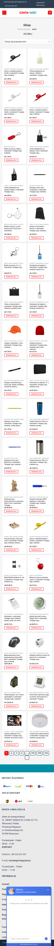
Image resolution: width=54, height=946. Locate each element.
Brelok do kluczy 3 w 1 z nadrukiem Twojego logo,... (13, 266)
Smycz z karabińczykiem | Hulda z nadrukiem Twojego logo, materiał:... (14, 73)
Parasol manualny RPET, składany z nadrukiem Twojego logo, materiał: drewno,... (38, 502)
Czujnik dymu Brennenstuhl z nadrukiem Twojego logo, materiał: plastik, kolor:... (39, 736)
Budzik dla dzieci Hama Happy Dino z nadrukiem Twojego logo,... (38, 618)
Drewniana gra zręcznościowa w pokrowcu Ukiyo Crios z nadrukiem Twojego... (14, 502)
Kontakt (5, 884)
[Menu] (4, 13)
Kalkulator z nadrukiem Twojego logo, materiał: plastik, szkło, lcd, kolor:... (13, 618)
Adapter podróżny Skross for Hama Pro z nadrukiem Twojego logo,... (39, 657)
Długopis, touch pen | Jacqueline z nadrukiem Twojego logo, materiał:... (38, 190)
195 (39, 753)
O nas (4, 899)
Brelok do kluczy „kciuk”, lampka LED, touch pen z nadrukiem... (12, 228)
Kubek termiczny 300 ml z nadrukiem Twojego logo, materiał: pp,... (38, 462)
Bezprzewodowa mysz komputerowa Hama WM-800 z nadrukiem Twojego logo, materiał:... (13, 658)
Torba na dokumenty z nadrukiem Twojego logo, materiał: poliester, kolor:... (13, 306)
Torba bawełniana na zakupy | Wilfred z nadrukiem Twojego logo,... (38, 73)
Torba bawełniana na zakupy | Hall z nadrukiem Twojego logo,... (38, 151)
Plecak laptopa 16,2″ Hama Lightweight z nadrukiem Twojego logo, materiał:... (14, 697)
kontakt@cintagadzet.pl (20, 860)
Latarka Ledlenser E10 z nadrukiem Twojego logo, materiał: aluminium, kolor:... (14, 736)
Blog (4, 915)
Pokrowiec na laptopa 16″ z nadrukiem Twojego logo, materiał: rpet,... (39, 385)
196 (46, 753)
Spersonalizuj (11, 82)
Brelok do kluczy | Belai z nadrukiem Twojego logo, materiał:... (13, 151)
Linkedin (6, 937)
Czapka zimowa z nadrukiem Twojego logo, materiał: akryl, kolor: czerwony (38, 346)
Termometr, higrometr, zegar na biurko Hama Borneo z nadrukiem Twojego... (39, 697)
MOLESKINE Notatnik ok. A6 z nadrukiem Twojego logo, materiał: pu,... (14, 580)
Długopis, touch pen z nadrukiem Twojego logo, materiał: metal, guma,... (13, 423)
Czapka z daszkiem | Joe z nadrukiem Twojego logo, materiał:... (13, 345)
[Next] (27, 757)
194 (33, 753)
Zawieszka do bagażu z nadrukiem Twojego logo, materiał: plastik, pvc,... (38, 267)
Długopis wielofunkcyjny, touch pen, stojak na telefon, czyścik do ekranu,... (14, 385)
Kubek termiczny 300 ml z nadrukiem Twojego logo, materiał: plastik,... (38, 423)
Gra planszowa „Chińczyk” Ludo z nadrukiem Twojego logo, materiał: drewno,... (13, 541)
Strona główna (24, 29)
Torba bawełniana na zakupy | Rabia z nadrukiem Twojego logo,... (14, 190)
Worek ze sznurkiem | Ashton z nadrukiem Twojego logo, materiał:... (38, 228)
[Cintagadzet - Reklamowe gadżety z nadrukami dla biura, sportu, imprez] (28, 12)
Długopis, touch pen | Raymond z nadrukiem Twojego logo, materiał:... (13, 462)
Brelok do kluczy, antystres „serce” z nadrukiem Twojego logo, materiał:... (39, 580)
